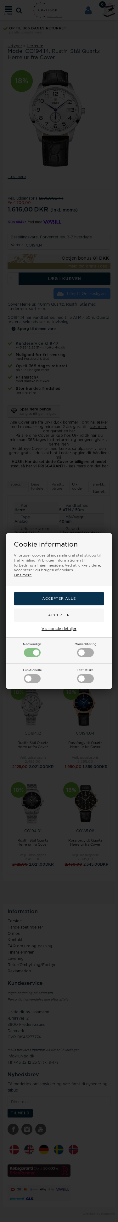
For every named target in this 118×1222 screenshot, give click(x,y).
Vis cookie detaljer (59, 629)
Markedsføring (85, 644)
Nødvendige (32, 644)
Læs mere (23, 575)
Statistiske (85, 670)
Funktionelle (32, 670)
